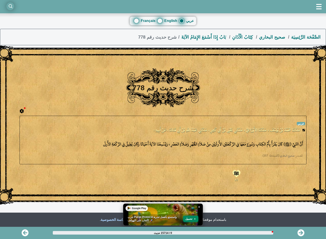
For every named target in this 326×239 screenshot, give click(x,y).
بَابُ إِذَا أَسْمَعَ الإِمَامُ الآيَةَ (204, 37)
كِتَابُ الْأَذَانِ (243, 37)
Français (148, 21)
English (170, 21)
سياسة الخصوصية (114, 219)
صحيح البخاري (273, 37)
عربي (190, 21)
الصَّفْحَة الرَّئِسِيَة (306, 37)
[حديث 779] (300, 234)
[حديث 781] (25, 234)
